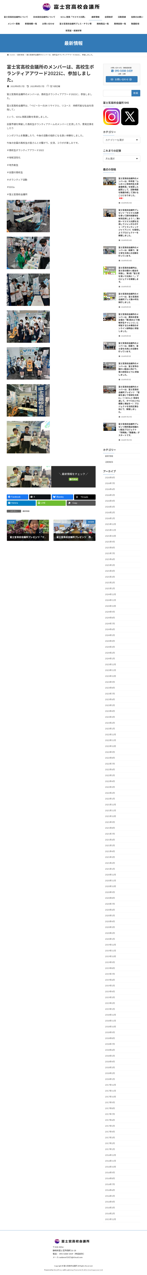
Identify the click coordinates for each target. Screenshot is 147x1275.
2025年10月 (110, 536)
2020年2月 (110, 933)
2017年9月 (110, 1102)
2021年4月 (110, 851)
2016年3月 (110, 1207)
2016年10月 (110, 1167)
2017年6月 (110, 1120)
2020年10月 (110, 886)
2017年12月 (110, 1085)
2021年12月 (110, 804)
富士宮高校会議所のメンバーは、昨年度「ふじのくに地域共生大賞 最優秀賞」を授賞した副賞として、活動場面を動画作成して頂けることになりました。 (129, 188)
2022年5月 (110, 775)
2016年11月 (110, 1161)
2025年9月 (110, 542)
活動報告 (109, 462)
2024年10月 (110, 606)
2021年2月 (110, 863)
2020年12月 (110, 874)
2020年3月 (110, 927)
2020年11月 (110, 880)
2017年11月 (110, 1091)
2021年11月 (110, 810)
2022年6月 (110, 769)
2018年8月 (110, 1038)
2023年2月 (110, 723)
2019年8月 (110, 968)
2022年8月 (110, 758)
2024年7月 (110, 623)
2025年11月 (110, 530)
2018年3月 (110, 1067)
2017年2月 (110, 1143)
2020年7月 (110, 904)
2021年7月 (110, 834)
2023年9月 (110, 682)
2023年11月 (110, 670)
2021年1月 (110, 869)
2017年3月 (110, 1137)
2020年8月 (110, 898)
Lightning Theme (72, 1270)
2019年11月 (110, 950)
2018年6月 (110, 1050)
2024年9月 (110, 612)
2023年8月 (110, 687)
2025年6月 (110, 559)
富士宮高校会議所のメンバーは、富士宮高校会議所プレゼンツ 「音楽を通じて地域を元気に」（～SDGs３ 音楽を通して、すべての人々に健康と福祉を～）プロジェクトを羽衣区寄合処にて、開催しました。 (129, 399)
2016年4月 (110, 1202)
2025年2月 (110, 582)
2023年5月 (110, 705)
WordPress (58, 1270)
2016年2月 (110, 1213)
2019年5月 (110, 985)
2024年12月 (110, 594)
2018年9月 (110, 1032)
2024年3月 (110, 647)
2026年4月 (110, 501)
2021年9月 (110, 822)
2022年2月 (110, 793)
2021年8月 (110, 828)
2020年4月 (110, 921)
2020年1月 (110, 939)
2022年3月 (110, 787)
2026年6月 (110, 489)
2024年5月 (110, 635)
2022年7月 (110, 763)
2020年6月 (110, 910)
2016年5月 (110, 1196)
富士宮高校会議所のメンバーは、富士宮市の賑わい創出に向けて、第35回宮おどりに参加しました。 (128, 369)
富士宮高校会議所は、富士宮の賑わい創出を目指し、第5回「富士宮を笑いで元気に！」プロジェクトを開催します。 (129, 275)
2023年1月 (110, 729)
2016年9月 (110, 1172)
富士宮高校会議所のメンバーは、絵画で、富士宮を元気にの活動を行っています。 (128, 251)
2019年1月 (110, 1009)
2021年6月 (110, 839)
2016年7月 (110, 1184)
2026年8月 (110, 477)
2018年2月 (110, 1073)
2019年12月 (110, 945)
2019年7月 (110, 974)
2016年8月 (110, 1178)
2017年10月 (110, 1096)
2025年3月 (110, 577)
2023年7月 (110, 693)
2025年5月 (110, 565)
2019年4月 (110, 991)
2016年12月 (110, 1155)
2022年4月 (110, 781)
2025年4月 (110, 571)
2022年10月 (110, 746)
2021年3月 (110, 857)
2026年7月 (110, 483)
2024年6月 (110, 629)
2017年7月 (110, 1114)
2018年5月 (110, 1056)
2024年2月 (110, 653)
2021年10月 (110, 816)
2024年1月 (110, 658)
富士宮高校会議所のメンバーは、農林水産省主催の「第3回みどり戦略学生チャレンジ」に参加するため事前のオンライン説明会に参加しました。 (129, 322)
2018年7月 (110, 1044)
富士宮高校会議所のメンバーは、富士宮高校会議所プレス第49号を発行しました (128, 298)
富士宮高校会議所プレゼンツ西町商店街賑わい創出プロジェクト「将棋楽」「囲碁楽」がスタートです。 (129, 429)
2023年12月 (110, 664)
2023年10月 (110, 676)
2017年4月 (110, 1132)
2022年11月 (110, 740)
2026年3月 (110, 506)
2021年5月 (110, 845)
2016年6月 (110, 1190)
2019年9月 (110, 962)
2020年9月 (110, 892)
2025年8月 (110, 547)
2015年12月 (110, 1219)
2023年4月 (110, 711)
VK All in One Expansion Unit (92, 1270)
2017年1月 (110, 1149)
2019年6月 (110, 980)
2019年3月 (110, 997)
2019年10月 (110, 956)
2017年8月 (110, 1108)
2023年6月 (110, 699)
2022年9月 (110, 752)
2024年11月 (110, 600)
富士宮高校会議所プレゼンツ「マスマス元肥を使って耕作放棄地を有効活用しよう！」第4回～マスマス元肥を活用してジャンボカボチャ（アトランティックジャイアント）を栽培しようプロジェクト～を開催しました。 (129, 223)
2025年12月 (110, 524)
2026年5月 (110, 495)
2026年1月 (110, 518)
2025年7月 (110, 553)
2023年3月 (110, 717)
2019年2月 (110, 1003)
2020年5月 (110, 915)
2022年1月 (110, 799)
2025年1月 (110, 588)
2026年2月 (110, 512)
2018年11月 (110, 1020)
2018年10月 (110, 1026)
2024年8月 (110, 617)
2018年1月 (110, 1079)
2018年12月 (110, 1015)
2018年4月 (110, 1061)
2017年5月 (110, 1126)
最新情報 (26, 511)
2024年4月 (110, 641)
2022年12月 (110, 734)
